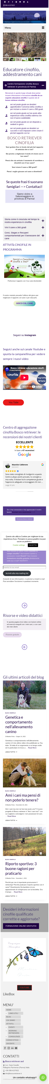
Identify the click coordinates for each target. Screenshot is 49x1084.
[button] (43, 1077)
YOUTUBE (24, 988)
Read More (32, 748)
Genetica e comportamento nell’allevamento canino (19, 724)
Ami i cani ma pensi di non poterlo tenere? (22, 797)
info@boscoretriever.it (13, 1073)
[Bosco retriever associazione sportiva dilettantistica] (24, 17)
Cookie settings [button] (19, 545)
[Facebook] (5, 1048)
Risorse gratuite (12, 635)
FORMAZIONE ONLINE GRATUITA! (21, 926)
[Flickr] (12, 1048)
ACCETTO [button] (33, 545)
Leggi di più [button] (10, 485)
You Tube (13, 402)
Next (43, 44)
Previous (6, 44)
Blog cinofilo (10, 713)
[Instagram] (8, 1048)
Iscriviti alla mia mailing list (17, 573)
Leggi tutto (11, 752)
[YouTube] (16, 1048)
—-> (23, 512)
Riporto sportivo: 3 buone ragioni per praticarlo (21, 868)
